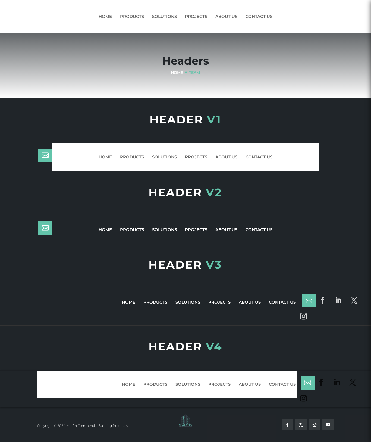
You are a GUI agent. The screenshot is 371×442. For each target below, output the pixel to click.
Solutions (164, 16)
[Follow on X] (354, 300)
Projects (196, 16)
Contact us (259, 16)
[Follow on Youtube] (328, 424)
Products (132, 16)
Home (105, 16)
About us (226, 16)
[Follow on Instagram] (303, 316)
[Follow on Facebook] (322, 300)
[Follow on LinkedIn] (338, 300)
